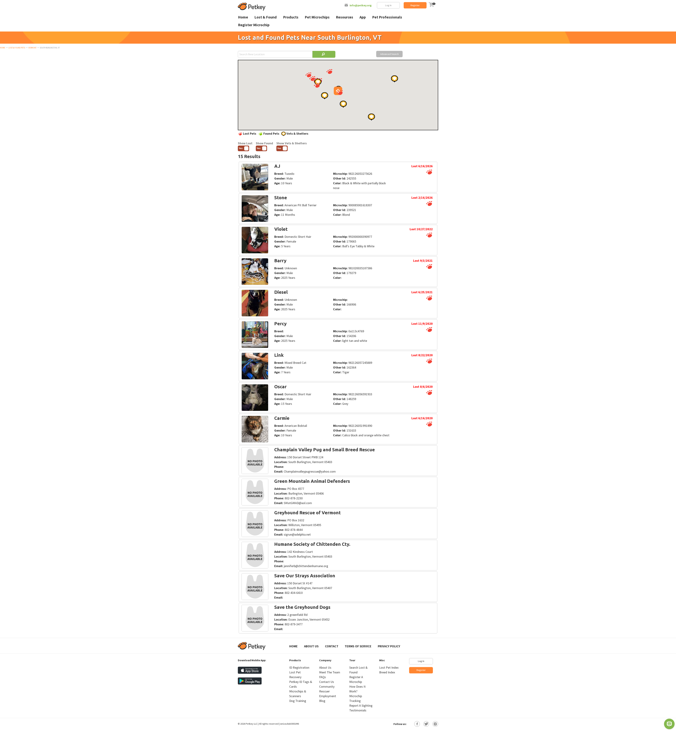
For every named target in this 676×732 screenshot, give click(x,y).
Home (2, 47)
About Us (311, 646)
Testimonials (357, 710)
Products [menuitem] (290, 17)
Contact (331, 646)
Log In (388, 5)
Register (415, 5)
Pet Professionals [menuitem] (387, 17)
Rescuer (324, 691)
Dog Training (297, 701)
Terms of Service (358, 646)
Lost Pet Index (389, 667)
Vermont (32, 47)
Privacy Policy (389, 646)
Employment (327, 696)
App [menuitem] (362, 17)
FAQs (322, 677)
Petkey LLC (251, 723)
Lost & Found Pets (16, 47)
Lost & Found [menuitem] (265, 17)
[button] (308, 74)
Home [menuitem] (243, 17)
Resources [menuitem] (344, 17)
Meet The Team (329, 672)
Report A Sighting (361, 705)
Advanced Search (389, 54)
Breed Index (387, 672)
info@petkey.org (361, 5)
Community (326, 686)
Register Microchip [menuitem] (254, 25)
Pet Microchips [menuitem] (317, 17)
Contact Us (326, 682)
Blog (322, 701)
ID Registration (299, 667)
